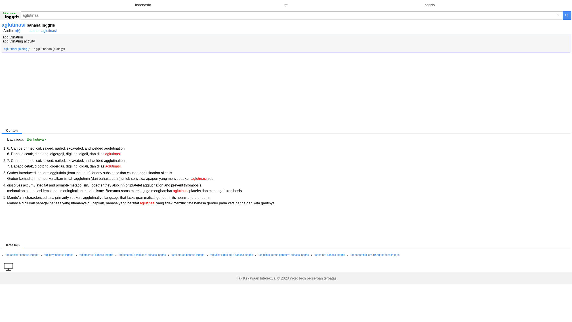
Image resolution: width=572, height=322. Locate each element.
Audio (8, 31)
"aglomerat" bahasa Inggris (187, 254)
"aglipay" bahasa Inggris (58, 254)
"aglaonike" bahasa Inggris (22, 254)
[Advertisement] (136, 92)
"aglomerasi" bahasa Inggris (96, 254)
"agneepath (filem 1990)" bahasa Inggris (375, 254)
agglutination (12, 37)
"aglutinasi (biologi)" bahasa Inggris (231, 254)
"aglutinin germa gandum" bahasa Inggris (284, 254)
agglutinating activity (18, 41)
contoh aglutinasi (43, 31)
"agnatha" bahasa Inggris (329, 254)
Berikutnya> (36, 139)
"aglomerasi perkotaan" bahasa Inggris (142, 254)
